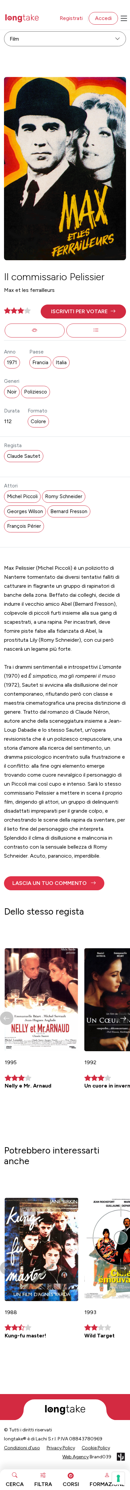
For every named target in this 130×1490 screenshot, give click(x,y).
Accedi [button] (103, 18)
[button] (83, 312)
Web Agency (75, 1457)
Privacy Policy (61, 1448)
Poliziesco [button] (35, 392)
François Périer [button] (24, 526)
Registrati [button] (71, 18)
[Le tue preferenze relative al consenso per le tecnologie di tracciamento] (118, 1478)
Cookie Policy (96, 1448)
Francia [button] (40, 363)
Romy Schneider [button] (63, 496)
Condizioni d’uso (22, 1448)
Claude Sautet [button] (23, 456)
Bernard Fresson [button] (68, 511)
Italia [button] (61, 363)
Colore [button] (38, 421)
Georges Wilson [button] (25, 511)
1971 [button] (12, 363)
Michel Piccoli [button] (22, 496)
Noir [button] (12, 392)
